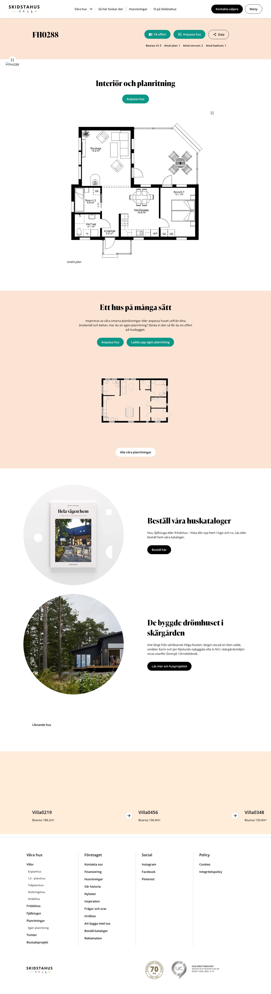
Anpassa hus (192, 34)
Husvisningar (138, 9)
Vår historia (92, 886)
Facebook (148, 872)
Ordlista (90, 916)
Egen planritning (38, 928)
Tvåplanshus (36, 885)
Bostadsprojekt (37, 942)
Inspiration (92, 901)
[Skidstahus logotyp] (24, 9)
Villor (30, 864)
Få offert (160, 34)
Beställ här (159, 550)
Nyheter (90, 894)
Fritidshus (34, 906)
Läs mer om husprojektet (169, 666)
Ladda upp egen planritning (150, 342)
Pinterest (148, 879)
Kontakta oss (93, 864)
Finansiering (93, 872)
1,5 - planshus (36, 878)
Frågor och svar (95, 909)
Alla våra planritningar (135, 452)
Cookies (204, 864)
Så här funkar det (110, 9)
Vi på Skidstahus (165, 9)
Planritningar (36, 921)
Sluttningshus (36, 892)
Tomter (32, 935)
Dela (221, 34)
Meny (254, 9)
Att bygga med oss (97, 923)
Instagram (149, 864)
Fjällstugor (34, 913)
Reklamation (93, 938)
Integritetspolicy (210, 872)
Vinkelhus (34, 899)
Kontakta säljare (227, 9)
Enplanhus (34, 871)
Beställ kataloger (96, 931)
